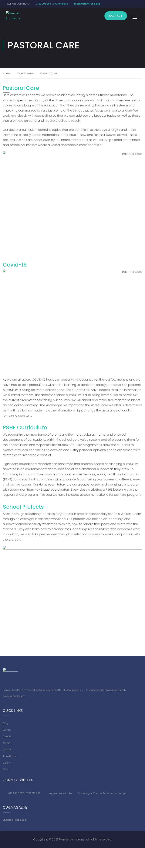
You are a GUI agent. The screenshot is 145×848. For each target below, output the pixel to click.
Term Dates (9, 756)
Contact (115, 16)
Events (6, 729)
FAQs (5, 769)
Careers (7, 749)
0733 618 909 (60, 3)
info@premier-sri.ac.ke (87, 3)
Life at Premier (25, 73)
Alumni (7, 743)
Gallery (7, 762)
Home (6, 73)
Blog (5, 723)
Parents (7, 736)
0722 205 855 (43, 3)
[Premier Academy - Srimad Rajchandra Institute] (16, 16)
